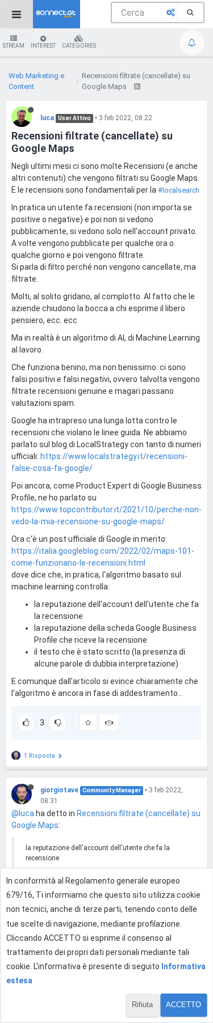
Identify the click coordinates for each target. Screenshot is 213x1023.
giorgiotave (59, 790)
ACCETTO (183, 1004)
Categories (79, 46)
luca (47, 118)
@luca (22, 813)
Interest (43, 46)
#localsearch (178, 190)
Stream (13, 46)
